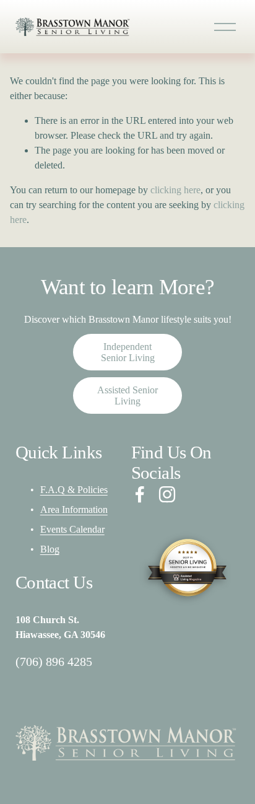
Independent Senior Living (128, 352)
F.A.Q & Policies (74, 489)
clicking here (175, 190)
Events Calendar (72, 529)
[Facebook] (140, 494)
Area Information (74, 509)
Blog (49, 549)
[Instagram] (167, 494)
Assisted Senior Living (127, 395)
